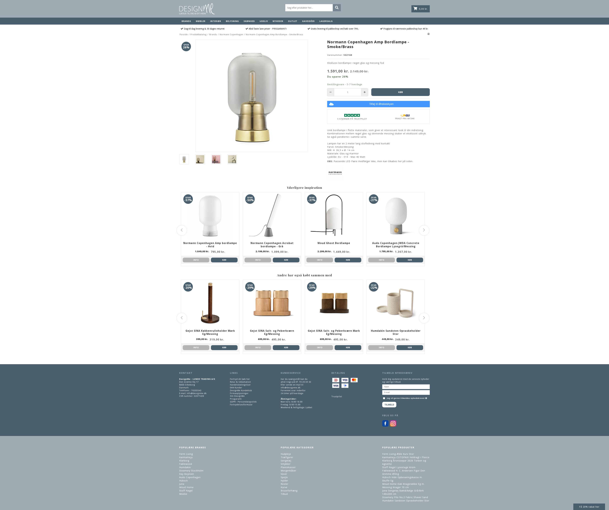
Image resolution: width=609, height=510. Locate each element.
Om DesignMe (237, 396)
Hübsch (183, 480)
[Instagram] (393, 425)
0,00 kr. (423, 8)
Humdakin (185, 467)
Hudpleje (286, 453)
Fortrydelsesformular (241, 404)
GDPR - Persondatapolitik (243, 401)
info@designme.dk (196, 393)
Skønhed (249, 21)
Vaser (284, 473)
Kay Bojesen (186, 473)
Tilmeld (389, 404)
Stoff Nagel (186, 490)
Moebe (183, 493)
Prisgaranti (236, 399)
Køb (224, 260)
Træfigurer (287, 457)
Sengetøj (286, 460)
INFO (196, 260)
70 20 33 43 (305, 382)
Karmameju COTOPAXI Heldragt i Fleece (405, 457)
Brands (186, 21)
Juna (181, 483)
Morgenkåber (288, 470)
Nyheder (278, 21)
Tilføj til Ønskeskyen (381, 103)
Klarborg (184, 460)
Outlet (292, 21)
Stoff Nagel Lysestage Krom (399, 467)
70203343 (196, 390)
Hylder (284, 480)
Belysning (232, 21)
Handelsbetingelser (240, 384)
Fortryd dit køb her (240, 379)
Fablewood (185, 463)
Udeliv (264, 21)
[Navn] (406, 386)
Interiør (215, 21)
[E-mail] (406, 392)
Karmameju (186, 457)
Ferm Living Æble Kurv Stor (398, 453)
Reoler (284, 483)
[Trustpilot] (352, 115)
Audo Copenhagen (190, 477)
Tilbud (284, 493)
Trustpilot (336, 396)
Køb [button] (400, 92)
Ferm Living (186, 453)
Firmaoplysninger (239, 393)
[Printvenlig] (428, 34)
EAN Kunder (236, 387)
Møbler (200, 21)
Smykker (286, 463)
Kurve (284, 487)
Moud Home (186, 487)
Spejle (284, 477)
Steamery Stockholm (191, 470)
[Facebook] (385, 425)
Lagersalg (326, 21)
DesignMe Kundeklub (241, 390)
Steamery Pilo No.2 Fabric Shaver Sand (405, 497)
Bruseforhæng (289, 490)
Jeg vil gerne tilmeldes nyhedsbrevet (407, 397)
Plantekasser (288, 467)
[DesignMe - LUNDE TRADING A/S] (197, 8)
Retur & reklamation (240, 382)
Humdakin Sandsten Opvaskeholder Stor (405, 500)
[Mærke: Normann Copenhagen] (335, 173)
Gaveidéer (308, 21)
